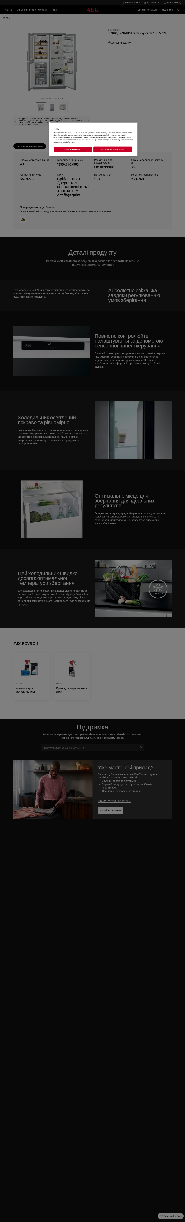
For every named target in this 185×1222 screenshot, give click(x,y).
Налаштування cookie (73, 149)
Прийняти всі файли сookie (112, 149)
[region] (93, 139)
